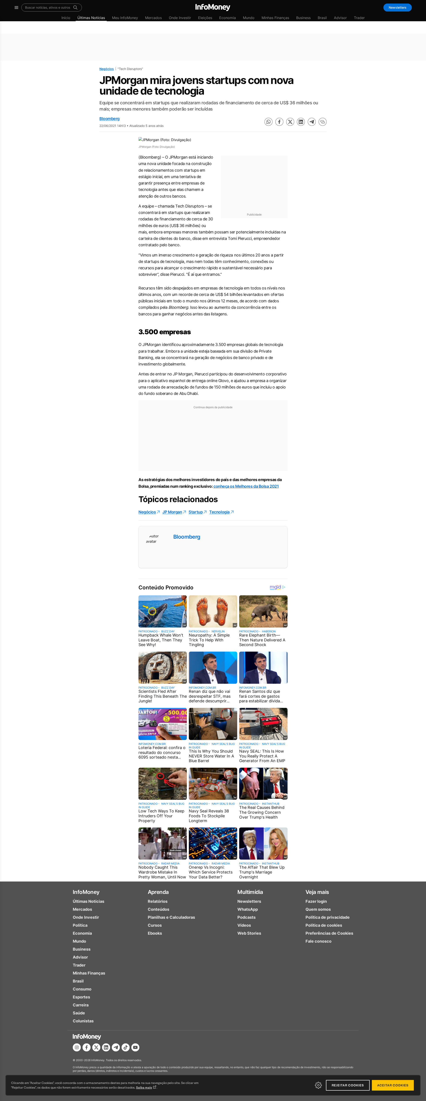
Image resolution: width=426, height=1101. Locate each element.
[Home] (212, 7)
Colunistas (83, 1021)
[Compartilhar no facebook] (279, 122)
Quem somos (318, 909)
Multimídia (250, 892)
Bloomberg (109, 118)
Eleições (205, 18)
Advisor (340, 18)
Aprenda (158, 892)
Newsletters (397, 7)
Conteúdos (158, 909)
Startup (196, 512)
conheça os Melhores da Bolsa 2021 (246, 486)
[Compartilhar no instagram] (77, 1047)
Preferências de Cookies (329, 933)
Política (80, 925)
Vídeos (244, 925)
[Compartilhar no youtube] (135, 1047)
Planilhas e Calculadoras (171, 917)
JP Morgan (172, 512)
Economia (227, 18)
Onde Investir (180, 18)
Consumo (82, 989)
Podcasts (246, 917)
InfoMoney (86, 892)
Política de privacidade (328, 917)
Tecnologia (219, 512)
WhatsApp (247, 909)
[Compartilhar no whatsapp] (268, 122)
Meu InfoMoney (125, 18)
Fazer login (316, 901)
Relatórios (158, 901)
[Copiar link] (323, 122)
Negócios (106, 69)
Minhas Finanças (275, 18)
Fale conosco (318, 941)
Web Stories (249, 933)
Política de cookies (324, 925)
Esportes (81, 997)
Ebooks (155, 933)
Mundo (248, 18)
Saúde (79, 1013)
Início (65, 18)
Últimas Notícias (91, 18)
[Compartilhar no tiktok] (126, 1047)
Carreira (81, 1005)
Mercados (153, 18)
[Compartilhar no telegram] (312, 122)
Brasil (322, 18)
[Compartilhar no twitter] (290, 122)
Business (303, 18)
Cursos (155, 925)
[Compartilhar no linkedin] (301, 122)
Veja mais (317, 892)
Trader (359, 18)
